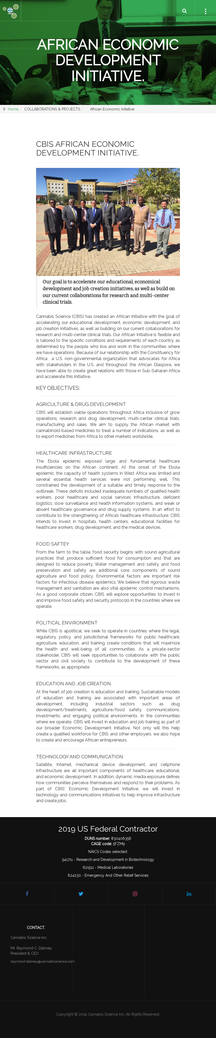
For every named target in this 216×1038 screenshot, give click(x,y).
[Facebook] (27, 893)
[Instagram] (135, 893)
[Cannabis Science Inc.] (10, 10)
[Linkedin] (189, 893)
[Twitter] (81, 893)
